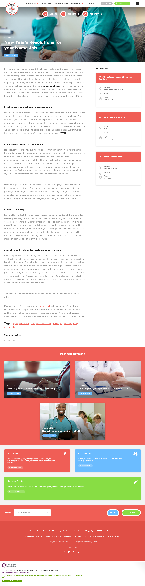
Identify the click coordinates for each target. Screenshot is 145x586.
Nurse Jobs (30, 3)
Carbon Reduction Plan (46, 531)
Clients (90, 3)
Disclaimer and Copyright (84, 531)
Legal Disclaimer (64, 531)
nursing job (9, 327)
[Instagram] (74, 552)
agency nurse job (21, 323)
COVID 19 (101, 531)
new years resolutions (41, 323)
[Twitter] (9, 340)
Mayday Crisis (61, 3)
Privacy (31, 531)
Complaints (67, 536)
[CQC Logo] (9, 567)
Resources (76, 3)
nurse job (57, 323)
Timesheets (112, 531)
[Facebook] (4, 340)
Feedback (78, 536)
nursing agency (71, 323)
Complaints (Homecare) (94, 536)
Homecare (46, 3)
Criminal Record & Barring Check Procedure (43, 536)
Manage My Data (113, 536)
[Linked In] (14, 340)
